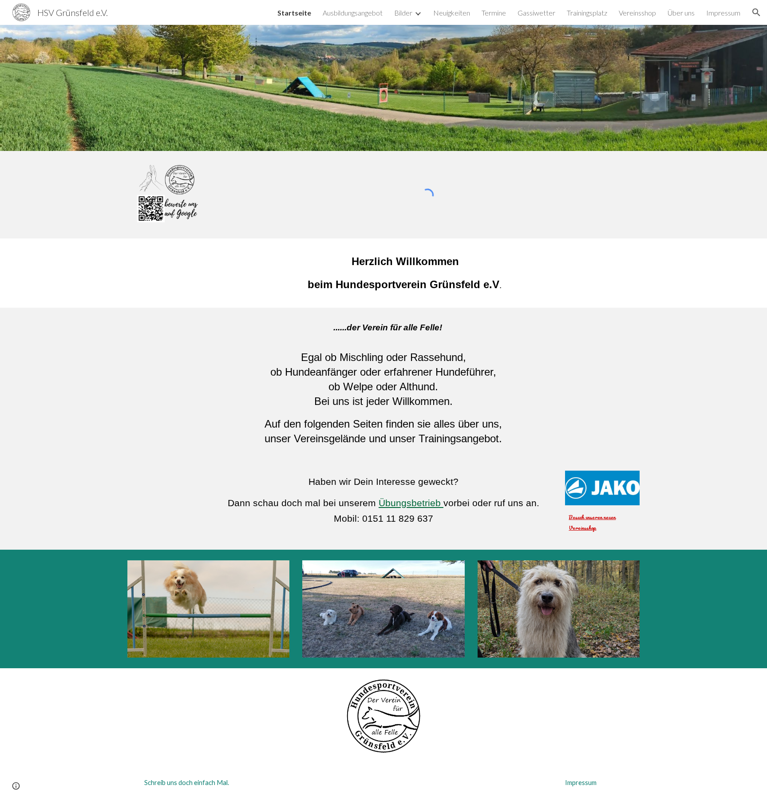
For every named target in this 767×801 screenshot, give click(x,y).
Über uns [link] (681, 12)
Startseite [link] (294, 12)
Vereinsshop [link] (637, 12)
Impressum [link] (723, 12)
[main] (405, 273)
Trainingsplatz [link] (587, 12)
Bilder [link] (403, 12)
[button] (756, 12)
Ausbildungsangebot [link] (353, 12)
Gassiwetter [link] (536, 12)
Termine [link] (494, 12)
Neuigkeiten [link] (451, 12)
